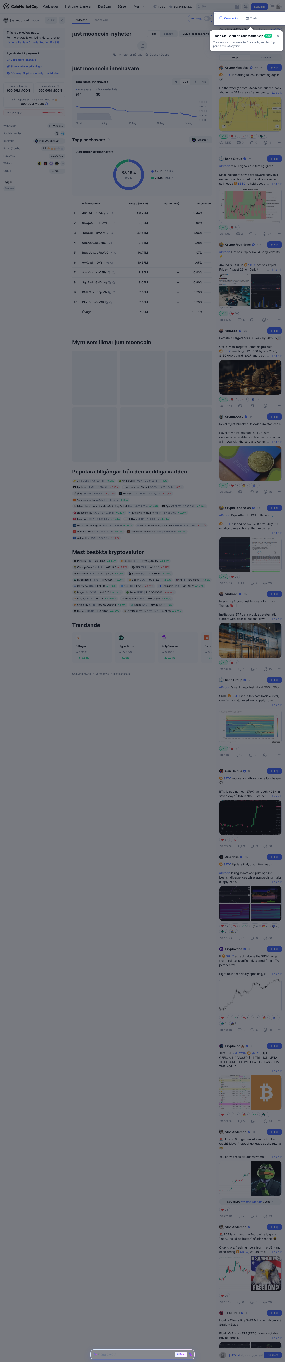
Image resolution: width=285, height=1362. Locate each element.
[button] (278, 36)
